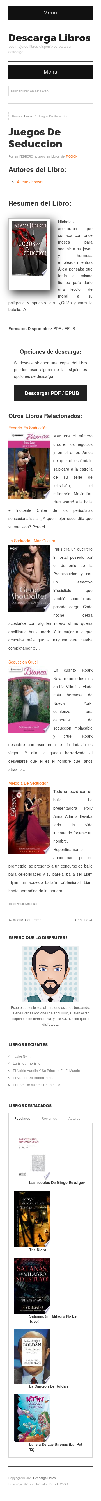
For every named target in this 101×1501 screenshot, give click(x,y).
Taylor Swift (21, 1056)
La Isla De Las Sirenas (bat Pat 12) (55, 1446)
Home (28, 116)
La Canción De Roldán (48, 1386)
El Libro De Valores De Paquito (36, 1084)
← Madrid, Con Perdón (25, 919)
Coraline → (84, 919)
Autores (74, 1118)
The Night (37, 1249)
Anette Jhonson (31, 182)
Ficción (71, 156)
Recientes (49, 1118)
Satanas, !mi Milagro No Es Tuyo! (53, 1318)
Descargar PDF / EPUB (52, 393)
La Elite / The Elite (26, 1063)
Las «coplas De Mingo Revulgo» (57, 1182)
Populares (22, 1118)
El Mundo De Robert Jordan (34, 1077)
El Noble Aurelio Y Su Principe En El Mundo (46, 1070)
